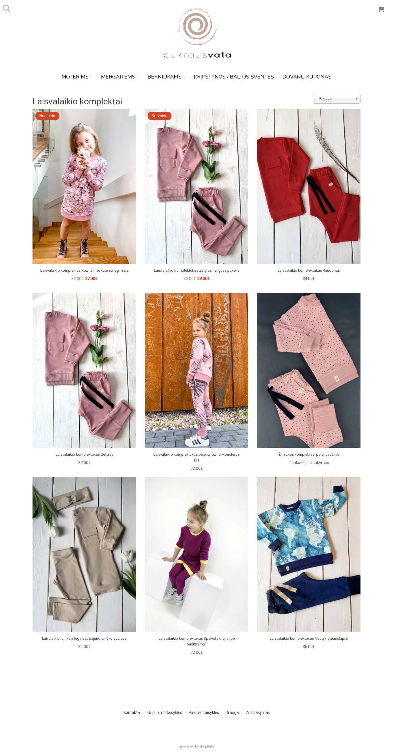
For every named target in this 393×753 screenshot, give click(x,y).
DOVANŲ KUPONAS (307, 76)
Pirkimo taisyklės (204, 712)
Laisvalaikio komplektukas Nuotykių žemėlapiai (309, 638)
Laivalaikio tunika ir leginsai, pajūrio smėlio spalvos (84, 638)
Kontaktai (132, 712)
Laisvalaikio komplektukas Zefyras (84, 454)
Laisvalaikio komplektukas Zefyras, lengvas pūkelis (196, 270)
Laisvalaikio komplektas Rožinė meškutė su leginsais (84, 270)
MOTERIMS (75, 76)
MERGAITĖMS (118, 76)
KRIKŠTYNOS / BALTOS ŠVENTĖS (234, 76)
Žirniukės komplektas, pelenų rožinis (308, 454)
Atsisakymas (258, 712)
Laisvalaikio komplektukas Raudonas (309, 270)
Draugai (233, 712)
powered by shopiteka (197, 746)
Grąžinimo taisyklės (164, 712)
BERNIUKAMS (165, 76)
